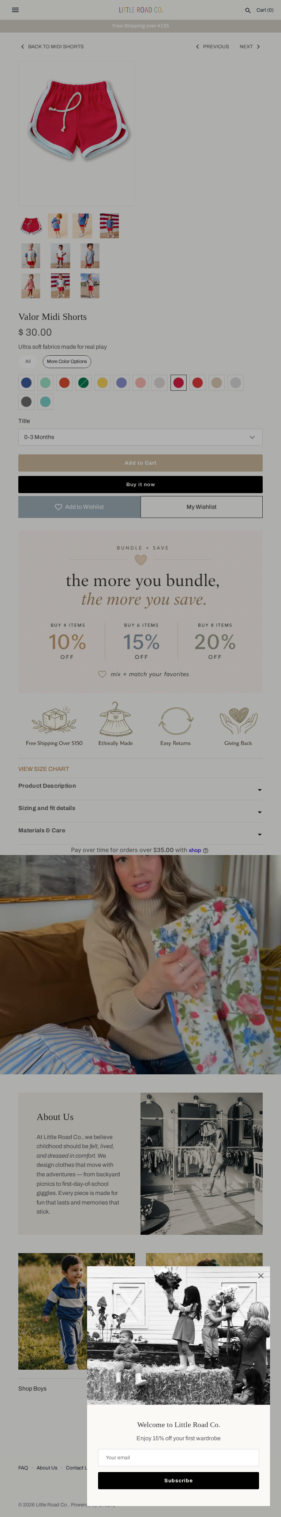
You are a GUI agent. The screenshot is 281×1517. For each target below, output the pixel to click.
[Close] (261, 1275)
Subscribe (178, 1480)
